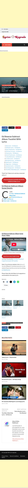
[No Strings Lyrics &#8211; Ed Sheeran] (7, 313)
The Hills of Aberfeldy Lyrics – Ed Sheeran (16, 169)
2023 (3, 85)
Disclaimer (22, 456)
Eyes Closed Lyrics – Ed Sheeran (13, 149)
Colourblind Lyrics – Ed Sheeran (13, 156)
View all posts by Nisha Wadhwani (18, 439)
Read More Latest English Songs (11, 256)
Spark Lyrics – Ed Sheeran (12, 162)
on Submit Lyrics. (6, 270)
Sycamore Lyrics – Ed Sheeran (13, 166)
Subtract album (6, 324)
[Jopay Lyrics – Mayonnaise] (14, 348)
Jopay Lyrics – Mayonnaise (9, 357)
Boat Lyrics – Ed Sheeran (12, 145)
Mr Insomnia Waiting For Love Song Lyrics (13, 401)
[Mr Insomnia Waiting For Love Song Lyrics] (14, 392)
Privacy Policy (5, 456)
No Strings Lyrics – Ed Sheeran (13, 167)
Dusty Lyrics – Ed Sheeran (12, 153)
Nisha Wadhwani (13, 90)
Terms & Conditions (14, 456)
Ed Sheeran (9, 322)
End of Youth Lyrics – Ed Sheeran (14, 155)
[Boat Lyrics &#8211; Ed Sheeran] (18, 303)
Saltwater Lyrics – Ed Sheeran (13, 147)
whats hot (13, 85)
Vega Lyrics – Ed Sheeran (12, 164)
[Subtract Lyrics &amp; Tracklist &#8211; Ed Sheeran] (7, 303)
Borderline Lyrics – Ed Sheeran (13, 160)
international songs (17, 322)
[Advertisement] (14, 14)
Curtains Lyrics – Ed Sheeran (13, 158)
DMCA (3, 457)
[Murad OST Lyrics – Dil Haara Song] (14, 370)
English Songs (7, 85)
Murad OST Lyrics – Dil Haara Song (11, 379)
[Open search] (24, 44)
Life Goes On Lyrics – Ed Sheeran (14, 151)
